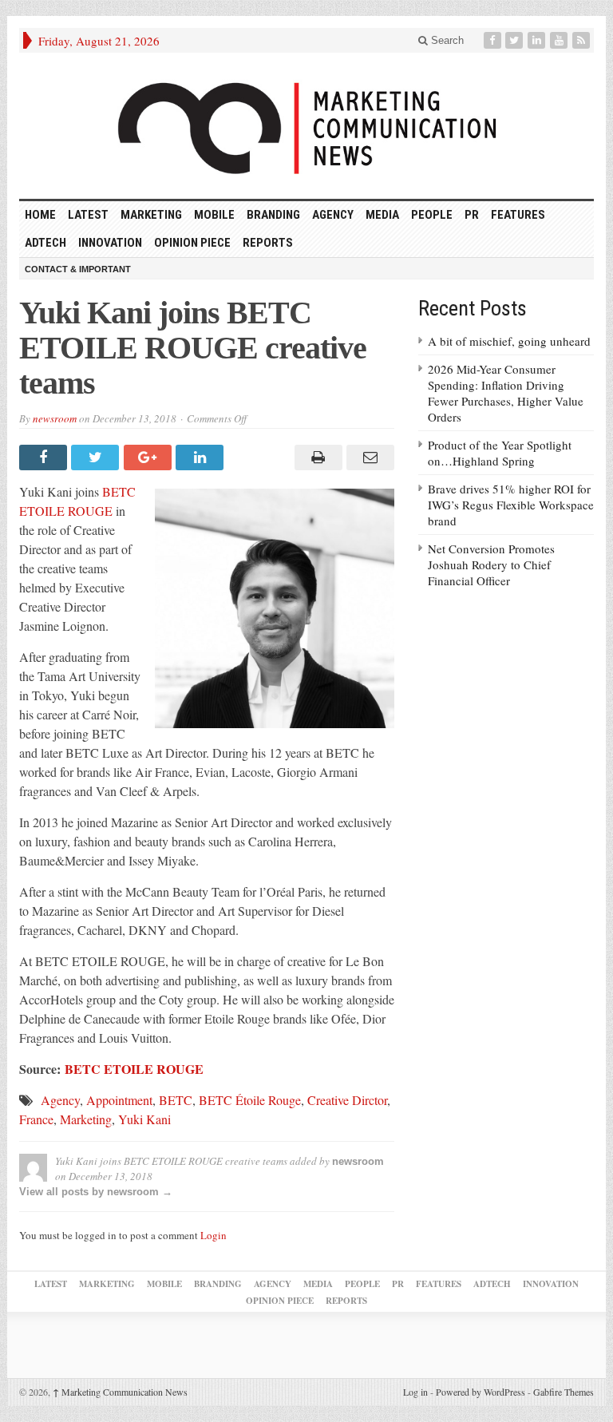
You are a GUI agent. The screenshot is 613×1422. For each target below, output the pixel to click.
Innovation (110, 243)
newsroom (55, 418)
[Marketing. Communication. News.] (306, 126)
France (36, 1119)
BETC (175, 1099)
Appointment (119, 1099)
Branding (273, 215)
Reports (268, 243)
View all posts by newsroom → (95, 1192)
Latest (88, 215)
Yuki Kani (144, 1119)
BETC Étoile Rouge (250, 1099)
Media (382, 215)
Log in (415, 1391)
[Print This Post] (316, 457)
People (432, 215)
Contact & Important (78, 269)
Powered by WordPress (480, 1391)
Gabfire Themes (563, 1391)
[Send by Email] (368, 457)
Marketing (151, 215)
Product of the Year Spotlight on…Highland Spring (499, 453)
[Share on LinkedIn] (201, 457)
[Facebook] (494, 40)
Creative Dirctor (347, 1099)
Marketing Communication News (120, 1391)
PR (472, 215)
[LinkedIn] (538, 40)
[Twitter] (515, 40)
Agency (333, 215)
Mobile (214, 215)
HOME (40, 215)
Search (446, 40)
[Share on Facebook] (45, 457)
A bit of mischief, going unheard (509, 341)
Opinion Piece (192, 243)
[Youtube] (560, 40)
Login (213, 1235)
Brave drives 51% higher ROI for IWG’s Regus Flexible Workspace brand (511, 505)
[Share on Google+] (150, 457)
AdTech (45, 243)
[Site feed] (582, 40)
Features (518, 215)
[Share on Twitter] (97, 457)
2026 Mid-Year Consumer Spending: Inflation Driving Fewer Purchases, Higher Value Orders (505, 393)
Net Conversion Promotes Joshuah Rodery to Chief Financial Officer (491, 564)
